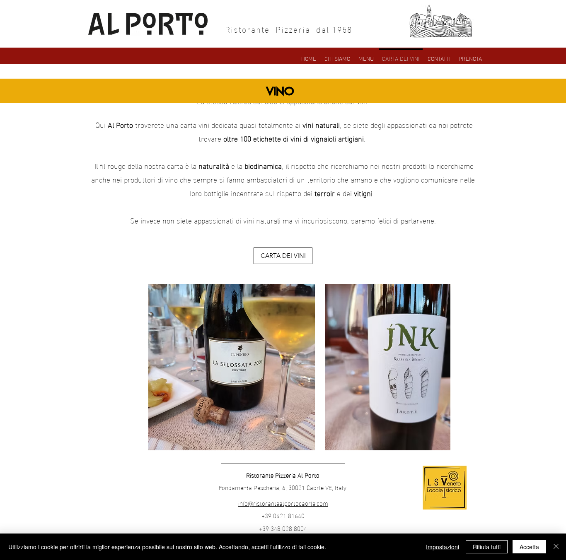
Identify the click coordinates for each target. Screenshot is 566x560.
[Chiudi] (556, 546)
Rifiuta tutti (487, 547)
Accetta (529, 547)
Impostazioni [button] (442, 547)
